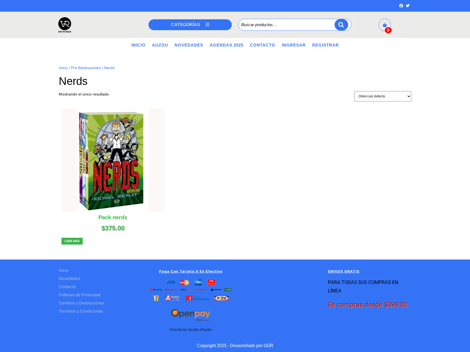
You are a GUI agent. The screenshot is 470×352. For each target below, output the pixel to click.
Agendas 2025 (226, 45)
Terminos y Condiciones (81, 311)
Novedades (189, 45)
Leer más (72, 241)
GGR (268, 345)
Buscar (341, 25)
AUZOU (160, 45)
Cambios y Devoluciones (81, 303)
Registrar (325, 45)
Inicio (138, 45)
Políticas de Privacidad (79, 294)
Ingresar (294, 45)
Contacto (262, 45)
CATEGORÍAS (185, 24)
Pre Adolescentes (86, 68)
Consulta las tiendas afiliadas (190, 330)
